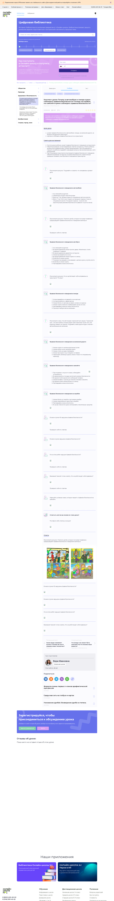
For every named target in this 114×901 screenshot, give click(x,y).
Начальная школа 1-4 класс (71, 892)
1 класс (60, 93)
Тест (87, 88)
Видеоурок (52, 88)
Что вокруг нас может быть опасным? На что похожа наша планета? (28, 108)
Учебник (69, 88)
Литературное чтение (25, 50)
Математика (38, 50)
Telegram (106, 7)
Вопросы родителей (96, 892)
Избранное (31, 13)
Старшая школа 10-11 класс (71, 898)
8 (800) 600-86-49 (96, 7)
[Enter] (95, 13)
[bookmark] (93, 102)
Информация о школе (46, 892)
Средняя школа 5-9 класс (70, 895)
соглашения (76, 75)
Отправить (74, 70)
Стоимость (93, 898)
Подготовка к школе (45, 895)
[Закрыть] (110, 2)
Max (110, 7)
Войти (43, 728)
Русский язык (61, 50)
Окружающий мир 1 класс (72, 93)
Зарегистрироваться (27, 728)
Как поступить (94, 895)
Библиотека (20, 13)
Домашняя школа (44, 898)
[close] (95, 59)
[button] (61, 66)
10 (87, 45)
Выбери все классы (90, 41)
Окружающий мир (49, 50)
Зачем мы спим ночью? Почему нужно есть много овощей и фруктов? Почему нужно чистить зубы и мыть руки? (28, 113)
